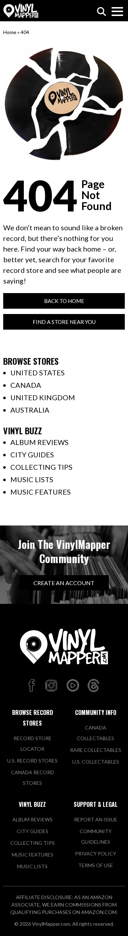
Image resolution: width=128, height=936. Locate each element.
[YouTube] (72, 686)
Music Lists (31, 479)
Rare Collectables (95, 750)
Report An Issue (95, 819)
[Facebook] (32, 686)
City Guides (32, 454)
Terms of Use (95, 865)
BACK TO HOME (64, 301)
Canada (25, 385)
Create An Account (64, 582)
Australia (29, 410)
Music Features (40, 492)
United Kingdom (42, 397)
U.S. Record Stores (32, 761)
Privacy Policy (95, 853)
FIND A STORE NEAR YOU (64, 322)
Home (9, 32)
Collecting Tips (41, 467)
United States (37, 372)
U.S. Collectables (95, 762)
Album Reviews (39, 442)
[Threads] (93, 686)
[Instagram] (51, 686)
